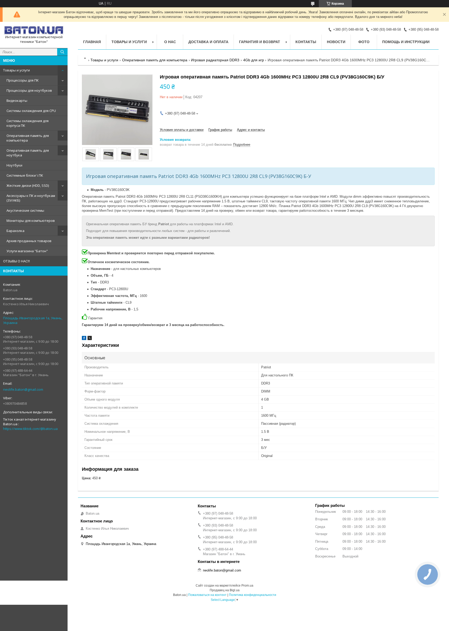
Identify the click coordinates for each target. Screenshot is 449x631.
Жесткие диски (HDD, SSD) (27, 185)
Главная (92, 42)
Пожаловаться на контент (207, 595)
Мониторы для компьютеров (30, 220)
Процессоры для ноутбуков (29, 90)
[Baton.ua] (34, 30)
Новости (336, 42)
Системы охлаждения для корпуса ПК (27, 123)
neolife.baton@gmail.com (23, 389)
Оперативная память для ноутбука (27, 152)
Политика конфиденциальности (252, 595)
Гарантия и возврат (259, 42)
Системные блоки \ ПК (24, 175)
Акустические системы (25, 210)
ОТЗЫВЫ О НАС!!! (16, 261)
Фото (363, 42)
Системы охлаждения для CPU (31, 110)
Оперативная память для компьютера (27, 138)
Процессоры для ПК (22, 80)
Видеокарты (16, 100)
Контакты (305, 42)
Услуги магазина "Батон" (27, 251)
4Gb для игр (253, 60)
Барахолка (15, 230)
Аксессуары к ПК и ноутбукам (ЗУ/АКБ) (30, 198)
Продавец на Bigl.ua (225, 590)
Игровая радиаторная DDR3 (215, 60)
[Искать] (62, 52)
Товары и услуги (16, 70)
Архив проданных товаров (28, 240)
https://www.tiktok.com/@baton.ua (30, 428)
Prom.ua (247, 585)
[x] (90, 339)
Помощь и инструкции (406, 42)
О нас (170, 42)
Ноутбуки (14, 165)
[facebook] (84, 339)
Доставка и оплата (208, 42)
